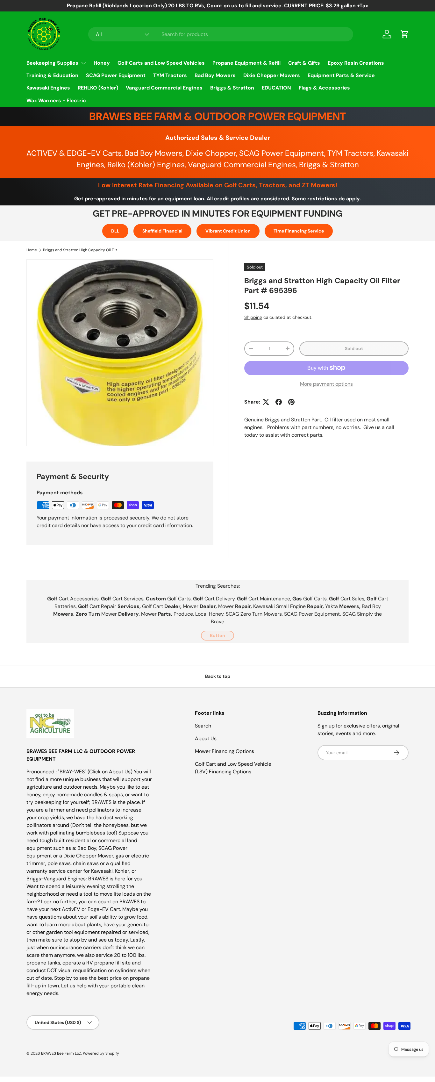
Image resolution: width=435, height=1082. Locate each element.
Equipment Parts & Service (341, 75)
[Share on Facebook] (278, 402)
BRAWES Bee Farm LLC (61, 1053)
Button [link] (217, 635)
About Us (206, 738)
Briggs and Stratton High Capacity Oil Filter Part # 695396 (81, 250)
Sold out (354, 348)
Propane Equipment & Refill (246, 63)
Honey (102, 63)
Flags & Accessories (324, 87)
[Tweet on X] (266, 402)
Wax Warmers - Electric (56, 100)
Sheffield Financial (162, 231)
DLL (115, 231)
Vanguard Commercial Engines (164, 87)
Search (203, 725)
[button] (405, 34)
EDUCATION (276, 87)
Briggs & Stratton (232, 87)
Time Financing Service (299, 231)
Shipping (253, 317)
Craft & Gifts (304, 63)
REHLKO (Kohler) (98, 87)
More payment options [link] (326, 384)
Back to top (217, 676)
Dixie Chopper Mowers (271, 75)
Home (31, 250)
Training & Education (52, 75)
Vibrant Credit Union (228, 231)
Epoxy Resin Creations (356, 63)
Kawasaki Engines (48, 87)
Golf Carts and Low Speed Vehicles (161, 63)
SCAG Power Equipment (116, 75)
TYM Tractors (170, 75)
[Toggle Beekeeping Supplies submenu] (83, 63)
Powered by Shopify (101, 1053)
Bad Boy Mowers (215, 75)
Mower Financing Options (224, 751)
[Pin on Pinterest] (291, 402)
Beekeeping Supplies (52, 63)
